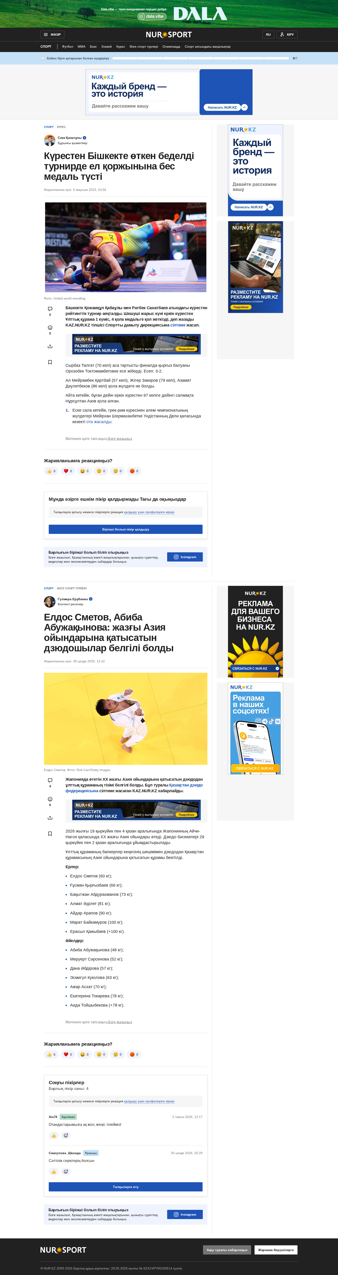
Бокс (93, 46)
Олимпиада (171, 46)
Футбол (67, 46)
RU (268, 34)
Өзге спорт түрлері (144, 46)
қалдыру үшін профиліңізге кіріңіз (149, 512)
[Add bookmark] (50, 362)
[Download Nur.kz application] (169, 14)
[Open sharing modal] (50, 346)
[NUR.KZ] (169, 34)
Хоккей (106, 46)
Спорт (46, 46)
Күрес (120, 46)
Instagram (188, 557)
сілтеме (177, 325)
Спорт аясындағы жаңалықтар (208, 46)
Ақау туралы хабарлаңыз (227, 1250)
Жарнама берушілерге (276, 1250)
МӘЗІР (56, 34)
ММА (81, 46)
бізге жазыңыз (120, 439)
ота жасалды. (99, 421)
